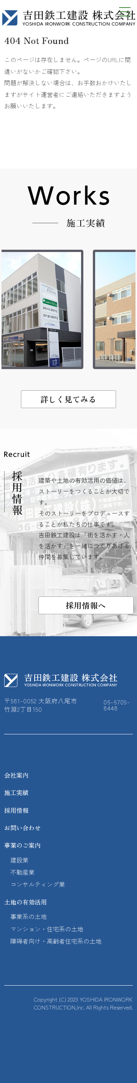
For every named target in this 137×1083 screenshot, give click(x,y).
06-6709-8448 (117, 705)
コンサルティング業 (37, 884)
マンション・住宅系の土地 (46, 928)
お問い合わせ (22, 827)
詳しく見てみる (68, 399)
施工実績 (16, 792)
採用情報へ (86, 605)
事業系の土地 (28, 916)
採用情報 (16, 810)
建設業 (19, 859)
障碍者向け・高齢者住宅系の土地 (56, 940)
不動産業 (22, 871)
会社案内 (16, 774)
